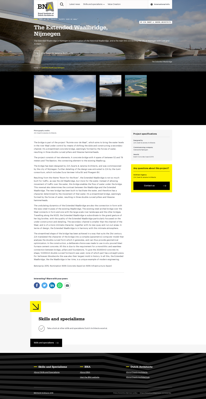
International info (162, 4)
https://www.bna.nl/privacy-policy (125, 393)
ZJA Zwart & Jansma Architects (57, 53)
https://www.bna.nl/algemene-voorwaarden (155, 393)
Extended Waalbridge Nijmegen (53, 67)
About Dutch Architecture (137, 377)
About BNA (85, 372)
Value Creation (114, 4)
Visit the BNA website (89, 377)
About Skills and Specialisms (47, 372)
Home (36, 67)
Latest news (74, 4)
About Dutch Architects (136, 372)
